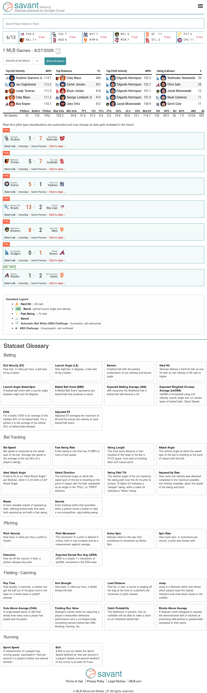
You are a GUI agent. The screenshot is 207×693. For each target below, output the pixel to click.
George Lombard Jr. (79, 97)
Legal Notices (117, 681)
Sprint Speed (11, 647)
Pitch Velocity (11, 533)
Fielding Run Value (67, 608)
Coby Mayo (23, 97)
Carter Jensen (76, 84)
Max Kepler (23, 104)
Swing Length (116, 447)
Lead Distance (116, 583)
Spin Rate (165, 533)
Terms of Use (75, 681)
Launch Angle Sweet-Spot (19, 387)
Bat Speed (9, 447)
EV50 (6, 412)
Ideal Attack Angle (14, 472)
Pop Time (9, 583)
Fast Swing (28, 313)
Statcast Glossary (26, 345)
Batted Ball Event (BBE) (69, 387)
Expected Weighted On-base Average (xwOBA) (176, 388)
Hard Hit (26, 304)
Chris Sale (174, 84)
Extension (9, 555)
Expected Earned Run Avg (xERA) (76, 555)
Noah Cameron (177, 97)
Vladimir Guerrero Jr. (29, 78)
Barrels (111, 365)
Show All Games (55, 61)
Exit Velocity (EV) (13, 365)
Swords (59, 501)
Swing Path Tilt (117, 472)
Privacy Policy (96, 681)
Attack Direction (65, 472)
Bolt (58, 647)
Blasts (7, 501)
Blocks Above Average (173, 608)
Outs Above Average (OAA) (20, 608)
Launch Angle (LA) (66, 365)
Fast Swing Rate (65, 447)
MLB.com (135, 681)
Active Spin (114, 533)
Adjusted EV (62, 412)
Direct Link (10, 146)
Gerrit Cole (174, 104)
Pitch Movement (65, 533)
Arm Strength (63, 583)
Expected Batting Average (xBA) (126, 387)
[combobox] (103, 23)
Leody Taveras (25, 91)
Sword (25, 318)
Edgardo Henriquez (129, 78)
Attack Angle (167, 447)
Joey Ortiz (73, 104)
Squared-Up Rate (169, 472)
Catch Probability (118, 608)
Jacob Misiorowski (129, 104)
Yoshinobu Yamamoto (181, 78)
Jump (162, 583)
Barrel (27, 309)
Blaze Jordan (75, 91)
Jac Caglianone (26, 84)
